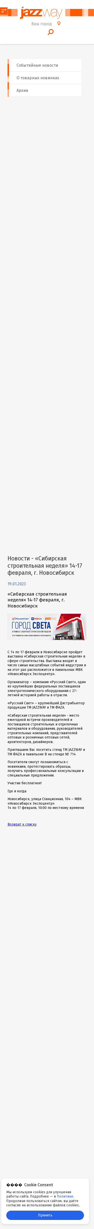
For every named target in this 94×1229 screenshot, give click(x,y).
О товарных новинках (38, 77)
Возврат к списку (22, 824)
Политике (65, 1196)
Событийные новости (37, 65)
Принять (45, 1215)
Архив (22, 90)
